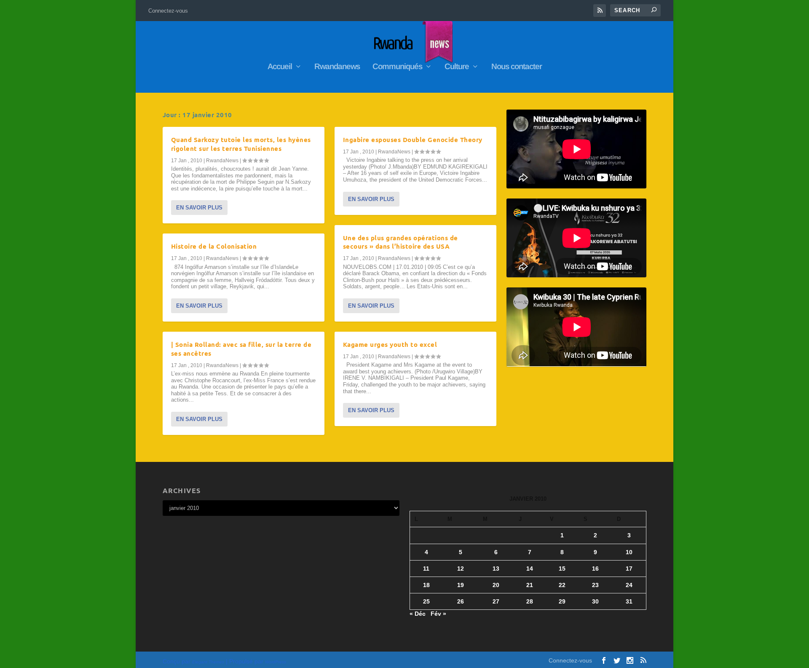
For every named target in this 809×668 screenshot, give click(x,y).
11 (426, 568)
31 (629, 601)
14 (529, 568)
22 (562, 585)
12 (460, 568)
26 (460, 601)
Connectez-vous (168, 11)
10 (629, 552)
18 (426, 585)
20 (496, 585)
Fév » (438, 613)
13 (496, 568)
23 (595, 585)
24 (629, 585)
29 (562, 601)
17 (629, 568)
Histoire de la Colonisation (214, 246)
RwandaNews (222, 161)
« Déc (418, 613)
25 (426, 601)
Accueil (280, 67)
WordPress (275, 662)
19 (460, 585)
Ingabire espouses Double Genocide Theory (412, 139)
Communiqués (397, 67)
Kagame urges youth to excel (390, 344)
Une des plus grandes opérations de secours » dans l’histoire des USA (400, 242)
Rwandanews (337, 67)
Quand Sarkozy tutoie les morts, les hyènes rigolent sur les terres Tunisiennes (241, 144)
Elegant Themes (208, 662)
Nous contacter (516, 67)
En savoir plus (199, 207)
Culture (457, 67)
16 (595, 568)
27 (496, 601)
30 (595, 601)
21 (529, 585)
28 (529, 601)
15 (562, 568)
